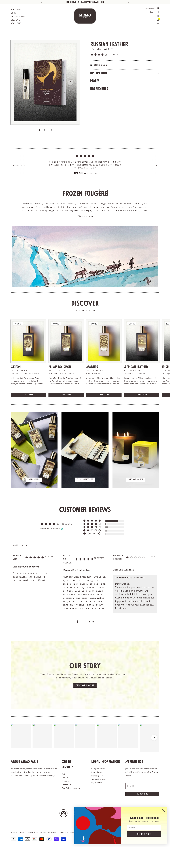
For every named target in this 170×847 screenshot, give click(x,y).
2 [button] (81, 622)
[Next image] (70, 82)
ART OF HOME (18, 17)
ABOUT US (16, 23)
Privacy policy (97, 776)
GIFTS (13, 13)
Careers (65, 781)
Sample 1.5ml (101, 65)
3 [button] (85, 622)
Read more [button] (121, 608)
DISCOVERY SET (85, 480)
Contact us (66, 785)
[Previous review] (13, 164)
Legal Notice (96, 783)
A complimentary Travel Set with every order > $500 (85, 2)
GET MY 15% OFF (144, 834)
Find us (65, 778)
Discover (28, 395)
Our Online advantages (72, 788)
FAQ (63, 774)
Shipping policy (98, 769)
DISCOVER (16, 20)
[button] (99, 54)
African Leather (136, 367)
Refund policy (97, 772)
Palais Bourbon (59, 367)
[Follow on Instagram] (63, 813)
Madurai (92, 367)
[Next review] (156, 164)
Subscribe (142, 794)
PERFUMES (16, 9)
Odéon (16, 367)
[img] (85, 156)
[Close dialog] (163, 811)
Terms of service (98, 779)
